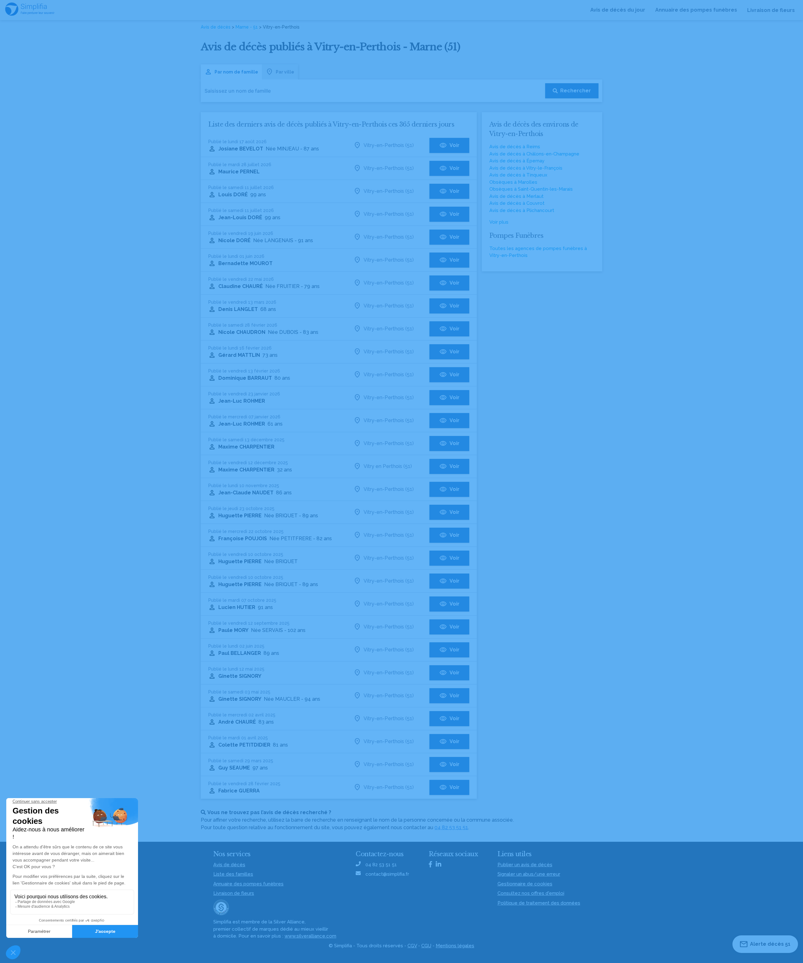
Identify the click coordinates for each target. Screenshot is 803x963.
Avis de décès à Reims (514, 147)
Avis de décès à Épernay (517, 161)
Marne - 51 (247, 27)
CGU (426, 946)
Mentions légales (455, 946)
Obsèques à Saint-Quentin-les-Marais (531, 189)
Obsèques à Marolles (513, 182)
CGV (412, 946)
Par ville (285, 71)
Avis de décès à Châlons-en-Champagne (534, 154)
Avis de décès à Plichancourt (521, 210)
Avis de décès (216, 27)
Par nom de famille (236, 71)
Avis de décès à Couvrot (517, 203)
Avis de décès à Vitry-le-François (525, 168)
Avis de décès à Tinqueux (518, 175)
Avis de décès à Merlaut (516, 196)
